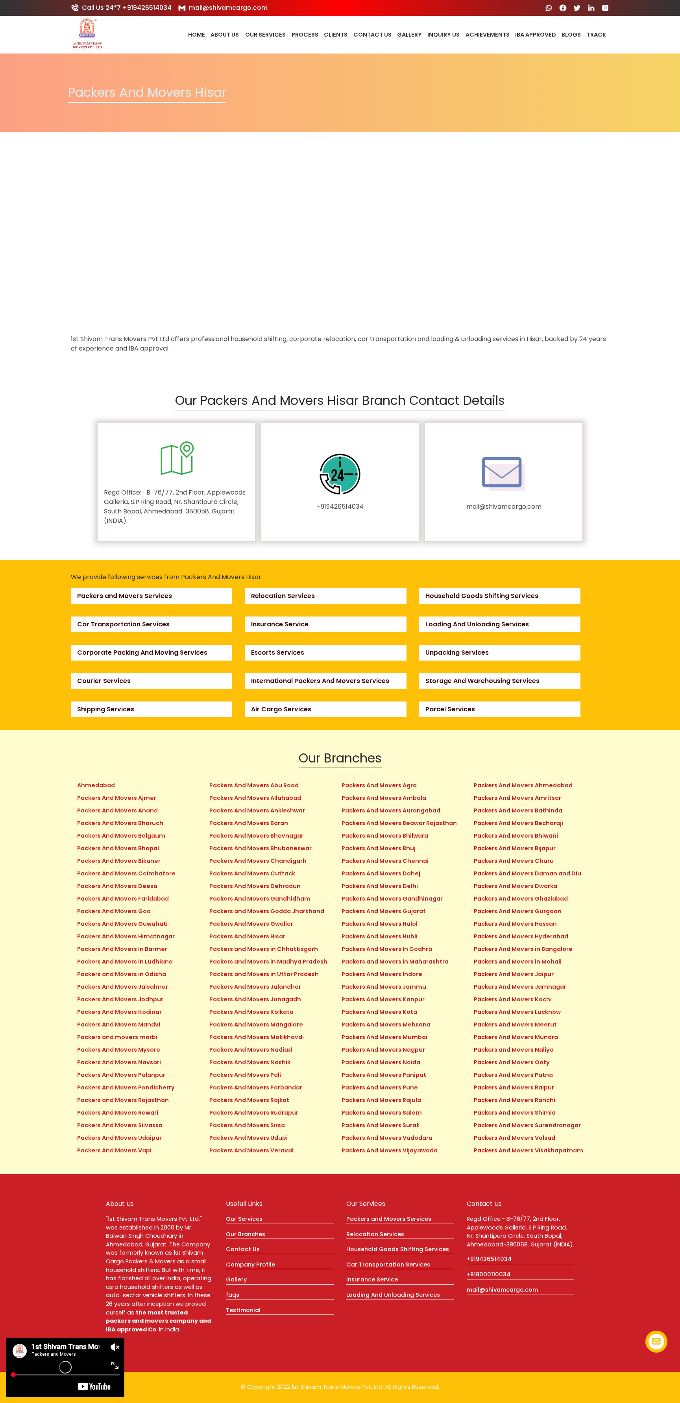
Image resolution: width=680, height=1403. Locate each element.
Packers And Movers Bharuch (120, 823)
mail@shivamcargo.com (228, 7)
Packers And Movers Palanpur (121, 1075)
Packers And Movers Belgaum (121, 836)
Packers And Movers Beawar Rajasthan (399, 823)
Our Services (265, 35)
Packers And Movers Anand (117, 810)
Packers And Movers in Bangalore (523, 949)
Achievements (488, 35)
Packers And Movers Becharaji (518, 823)
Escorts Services (277, 652)
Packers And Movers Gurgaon (518, 911)
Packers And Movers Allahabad (255, 798)
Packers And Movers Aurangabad (391, 810)
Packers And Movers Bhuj (379, 848)
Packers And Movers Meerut (515, 1024)
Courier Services (104, 680)
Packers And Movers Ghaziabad (521, 899)
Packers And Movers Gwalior (251, 924)
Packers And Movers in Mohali (518, 961)
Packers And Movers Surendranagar (527, 1125)
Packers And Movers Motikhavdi (256, 1037)
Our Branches (245, 1234)
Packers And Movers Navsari (119, 1062)
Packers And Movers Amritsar (517, 798)
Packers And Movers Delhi (380, 886)
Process (305, 35)
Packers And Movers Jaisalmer (122, 987)
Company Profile (250, 1264)
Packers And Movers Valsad (514, 1138)
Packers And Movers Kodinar (119, 1012)
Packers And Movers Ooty (512, 1062)
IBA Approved (535, 35)
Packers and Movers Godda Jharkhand (266, 911)
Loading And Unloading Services (477, 624)
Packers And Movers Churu (514, 861)
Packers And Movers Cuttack (252, 873)
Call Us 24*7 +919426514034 (127, 7)
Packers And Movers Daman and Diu (527, 873)
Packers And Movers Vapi (114, 1150)
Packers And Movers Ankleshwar (257, 810)
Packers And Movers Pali (245, 1075)
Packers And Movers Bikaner (119, 861)
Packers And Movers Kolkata (251, 1012)
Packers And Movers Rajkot (249, 1100)
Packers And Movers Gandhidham (259, 899)
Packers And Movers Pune (380, 1087)
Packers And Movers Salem (382, 1113)
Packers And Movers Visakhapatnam (528, 1150)
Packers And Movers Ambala (384, 798)
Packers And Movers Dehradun (255, 886)
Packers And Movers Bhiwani (516, 836)
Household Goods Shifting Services (481, 595)
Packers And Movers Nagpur (383, 1050)
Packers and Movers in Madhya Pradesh (268, 961)
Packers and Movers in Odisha (121, 974)
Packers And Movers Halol (380, 924)
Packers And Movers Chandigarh (258, 861)
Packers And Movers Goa (114, 911)
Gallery (409, 35)
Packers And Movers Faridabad (123, 899)
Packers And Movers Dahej (381, 873)
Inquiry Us (443, 35)
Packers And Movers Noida (381, 1062)
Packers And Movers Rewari (117, 1113)
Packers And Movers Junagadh (255, 999)
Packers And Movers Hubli (380, 936)
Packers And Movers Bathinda (518, 810)
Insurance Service (280, 624)
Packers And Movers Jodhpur (120, 999)
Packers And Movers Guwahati (122, 924)
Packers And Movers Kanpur (383, 999)
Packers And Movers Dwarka (515, 886)
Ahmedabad (96, 785)
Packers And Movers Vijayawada (390, 1150)
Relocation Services (283, 595)
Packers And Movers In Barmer (122, 949)
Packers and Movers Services (124, 595)
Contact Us (372, 35)
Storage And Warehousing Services (482, 680)
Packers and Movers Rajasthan (123, 1100)
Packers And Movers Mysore (118, 1050)
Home (196, 35)
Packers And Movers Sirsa (247, 1125)
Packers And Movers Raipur (514, 1087)
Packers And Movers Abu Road (254, 785)
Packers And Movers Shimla (515, 1113)
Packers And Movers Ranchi (514, 1100)
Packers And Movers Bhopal (118, 848)
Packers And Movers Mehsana (386, 1024)
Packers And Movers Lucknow (517, 1012)
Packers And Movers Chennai (385, 861)
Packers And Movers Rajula (381, 1100)
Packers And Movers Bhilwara (385, 836)
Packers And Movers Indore (382, 974)
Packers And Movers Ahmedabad (523, 785)
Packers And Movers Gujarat (384, 911)
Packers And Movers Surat (380, 1125)
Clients (335, 35)
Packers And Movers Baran (248, 823)
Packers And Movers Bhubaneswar (260, 848)
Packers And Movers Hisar (247, 936)
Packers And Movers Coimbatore (126, 873)
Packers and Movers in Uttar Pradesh (264, 974)
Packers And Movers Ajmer (116, 798)
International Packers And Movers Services (320, 680)
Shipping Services (105, 709)
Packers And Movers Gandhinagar (392, 899)
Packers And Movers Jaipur (514, 974)
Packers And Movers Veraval (251, 1150)
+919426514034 (340, 506)
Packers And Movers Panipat (384, 1075)
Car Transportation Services (123, 624)
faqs (232, 1295)
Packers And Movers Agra (379, 785)
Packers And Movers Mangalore (256, 1024)
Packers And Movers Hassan (515, 924)
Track (596, 35)
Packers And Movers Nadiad (250, 1050)
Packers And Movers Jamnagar (520, 987)
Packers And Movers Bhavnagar (256, 836)
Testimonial (243, 1310)
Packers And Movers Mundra (516, 1037)
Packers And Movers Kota (379, 1012)
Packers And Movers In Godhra (387, 949)
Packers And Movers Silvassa (120, 1125)
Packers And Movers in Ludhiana (125, 961)
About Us (225, 35)
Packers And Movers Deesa (117, 886)
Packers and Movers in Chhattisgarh (263, 949)
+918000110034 (488, 1274)
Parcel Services (450, 709)
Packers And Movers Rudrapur (253, 1113)
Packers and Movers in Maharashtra (395, 961)
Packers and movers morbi (117, 1037)
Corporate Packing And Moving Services (142, 652)
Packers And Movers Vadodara (387, 1138)
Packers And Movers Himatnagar (126, 936)
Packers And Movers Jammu (384, 987)
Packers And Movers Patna (513, 1075)
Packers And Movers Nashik (249, 1062)
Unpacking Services (457, 652)
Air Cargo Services (281, 709)
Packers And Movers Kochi (513, 999)
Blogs (571, 35)
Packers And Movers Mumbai (384, 1037)
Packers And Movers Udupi (248, 1138)
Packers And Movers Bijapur (515, 848)
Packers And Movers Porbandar (255, 1087)
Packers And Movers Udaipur (119, 1138)
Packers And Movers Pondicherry (126, 1087)
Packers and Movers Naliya (514, 1050)
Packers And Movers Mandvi (118, 1024)
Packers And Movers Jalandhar (255, 987)
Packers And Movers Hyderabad (521, 936)
